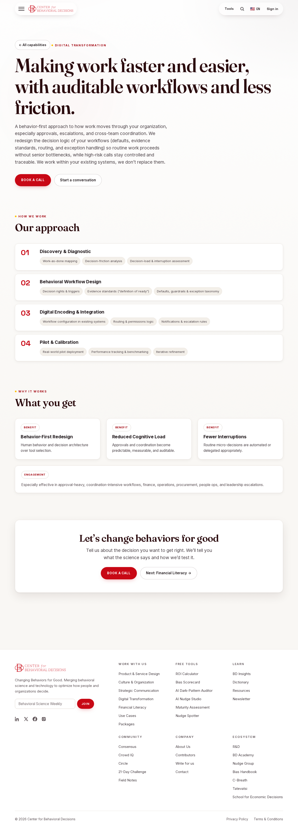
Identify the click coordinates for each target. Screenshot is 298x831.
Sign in (272, 9)
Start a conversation (78, 180)
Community (130, 737)
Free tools (187, 664)
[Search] (242, 9)
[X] (26, 719)
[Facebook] (35, 719)
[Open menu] (21, 9)
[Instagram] (43, 719)
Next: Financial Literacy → (168, 573)
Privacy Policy (237, 819)
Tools (229, 9)
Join (85, 704)
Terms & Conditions (268, 819)
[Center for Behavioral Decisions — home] (50, 8)
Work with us (133, 664)
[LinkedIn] (17, 719)
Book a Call (33, 180)
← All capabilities (32, 45)
